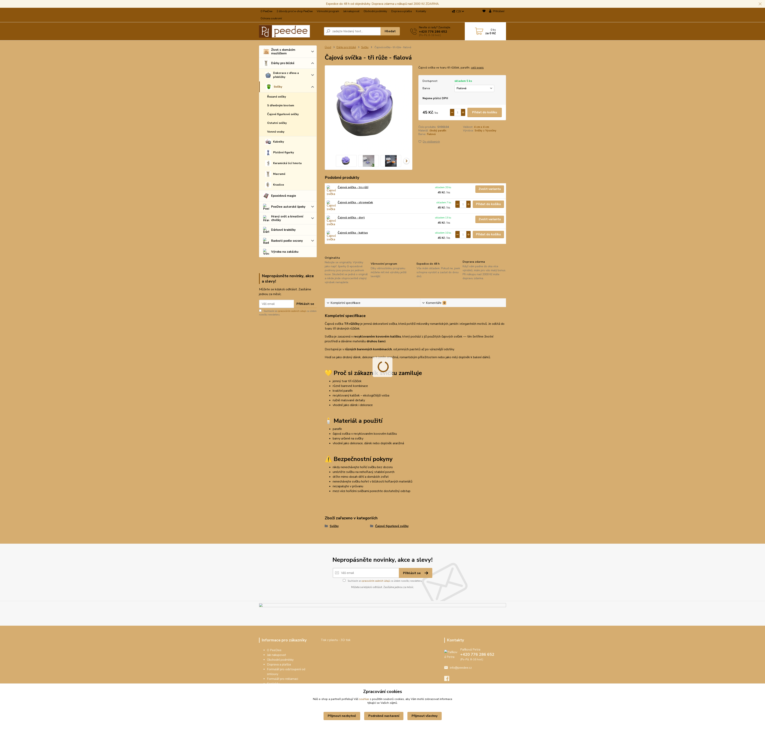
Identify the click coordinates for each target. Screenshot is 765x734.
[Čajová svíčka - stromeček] (331, 206)
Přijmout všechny (424, 716)
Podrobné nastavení (383, 716)
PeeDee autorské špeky (288, 207)
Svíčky (278, 87)
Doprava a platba (401, 11)
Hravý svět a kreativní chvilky (287, 218)
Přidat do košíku (484, 112)
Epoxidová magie (283, 196)
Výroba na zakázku (284, 252)
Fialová (431, 134)
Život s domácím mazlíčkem (283, 51)
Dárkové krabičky (283, 230)
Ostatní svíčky (277, 123)
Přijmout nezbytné (342, 716)
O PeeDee (266, 11)
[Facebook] (448, 680)
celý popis (477, 67)
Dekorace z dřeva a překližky (286, 75)
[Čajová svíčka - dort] (331, 221)
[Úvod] (290, 31)
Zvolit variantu (490, 189)
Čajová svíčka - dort (351, 217)
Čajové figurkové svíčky (283, 114)
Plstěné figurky (283, 152)
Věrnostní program (328, 11)
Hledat (390, 31)
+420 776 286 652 (433, 31)
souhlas (364, 699)
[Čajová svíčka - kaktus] (331, 236)
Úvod (328, 47)
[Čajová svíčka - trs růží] (331, 190)
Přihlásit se (305, 304)
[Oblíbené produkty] (484, 15)
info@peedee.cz (461, 668)
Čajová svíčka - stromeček (355, 202)
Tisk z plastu (329, 640)
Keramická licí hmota (287, 163)
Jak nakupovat (351, 11)
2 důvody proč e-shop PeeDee (295, 11)
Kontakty (421, 11)
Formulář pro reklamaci (282, 679)
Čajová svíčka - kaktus (353, 233)
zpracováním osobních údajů (292, 311)
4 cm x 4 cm (481, 127)
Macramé (279, 174)
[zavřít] (760, 4)
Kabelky (278, 142)
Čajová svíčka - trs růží (353, 187)
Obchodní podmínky (375, 11)
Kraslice (278, 185)
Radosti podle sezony (287, 241)
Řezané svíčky (276, 97)
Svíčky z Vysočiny (485, 130)
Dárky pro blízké (282, 63)
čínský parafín (438, 130)
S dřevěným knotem (280, 105)
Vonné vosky (275, 132)
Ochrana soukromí (271, 18)
